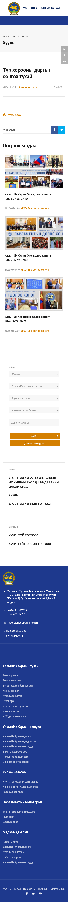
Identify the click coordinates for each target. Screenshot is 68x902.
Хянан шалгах (11, 711)
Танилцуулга (10, 675)
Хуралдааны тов (12, 695)
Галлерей (8, 816)
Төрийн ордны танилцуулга (19, 811)
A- (64, 48)
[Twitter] (33, 894)
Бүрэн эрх (8, 701)
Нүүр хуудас (9, 36)
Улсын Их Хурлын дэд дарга (19, 741)
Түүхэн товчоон (12, 680)
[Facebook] (27, 894)
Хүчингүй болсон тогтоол (30, 544)
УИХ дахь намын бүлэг (16, 716)
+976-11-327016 (17, 614)
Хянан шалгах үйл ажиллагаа (20, 786)
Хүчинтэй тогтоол (29, 87)
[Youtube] (40, 894)
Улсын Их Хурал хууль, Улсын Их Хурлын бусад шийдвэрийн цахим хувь (34, 482)
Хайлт (34, 435)
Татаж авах (13, 115)
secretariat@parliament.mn (24, 622)
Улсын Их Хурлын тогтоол (30, 503)
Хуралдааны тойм (13, 852)
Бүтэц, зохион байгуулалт (18, 685)
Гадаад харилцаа (13, 791)
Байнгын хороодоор (15, 751)
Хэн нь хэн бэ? (11, 690)
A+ (64, 61)
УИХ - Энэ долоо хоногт (35, 208)
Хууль (25, 36)
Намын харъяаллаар (15, 756)
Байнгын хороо (12, 857)
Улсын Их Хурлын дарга (17, 736)
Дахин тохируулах (35, 443)
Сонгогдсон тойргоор (16, 761)
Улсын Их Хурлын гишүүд (18, 746)
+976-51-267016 (17, 610)
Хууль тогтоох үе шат (15, 706)
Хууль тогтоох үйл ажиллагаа (20, 781)
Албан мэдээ (10, 841)
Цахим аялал (10, 821)
